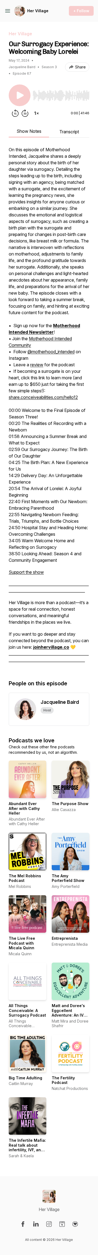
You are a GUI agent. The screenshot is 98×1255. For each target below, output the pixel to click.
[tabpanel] (49, 407)
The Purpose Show (70, 803)
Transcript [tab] (69, 131)
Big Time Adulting (25, 1078)
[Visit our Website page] (62, 1224)
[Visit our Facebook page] (23, 1224)
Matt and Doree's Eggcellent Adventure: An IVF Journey (69, 1012)
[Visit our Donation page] (75, 1224)
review (36, 364)
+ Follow (81, 10)
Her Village (37, 10)
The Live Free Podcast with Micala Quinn (22, 943)
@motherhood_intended (51, 351)
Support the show (26, 572)
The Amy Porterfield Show (68, 878)
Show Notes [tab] (29, 131)
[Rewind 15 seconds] (15, 113)
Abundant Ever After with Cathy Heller (24, 808)
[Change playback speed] (36, 113)
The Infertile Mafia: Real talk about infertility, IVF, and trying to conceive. (27, 1147)
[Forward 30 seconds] (25, 113)
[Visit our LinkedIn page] (36, 1224)
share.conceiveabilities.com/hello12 (43, 397)
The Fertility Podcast (63, 1080)
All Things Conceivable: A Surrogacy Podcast (27, 1010)
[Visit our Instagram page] (49, 1224)
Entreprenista (65, 938)
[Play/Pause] (19, 95)
